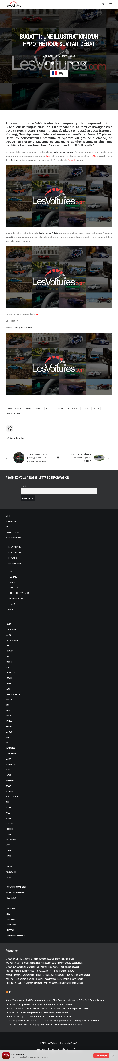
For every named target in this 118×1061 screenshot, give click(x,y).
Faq (7, 527)
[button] (111, 4)
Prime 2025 (10, 919)
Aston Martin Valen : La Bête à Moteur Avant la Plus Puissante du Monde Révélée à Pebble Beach (55, 1000)
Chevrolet (10, 673)
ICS (9, 615)
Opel (8, 813)
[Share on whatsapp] (65, 63)
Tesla (8, 861)
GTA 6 (10, 571)
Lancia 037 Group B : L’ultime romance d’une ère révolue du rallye (38, 1016)
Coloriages (11, 898)
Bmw (8, 656)
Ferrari (9, 700)
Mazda (8, 786)
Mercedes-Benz (12, 797)
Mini (7, 802)
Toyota (9, 867)
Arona (29, 409)
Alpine (8, 635)
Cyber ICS (11, 604)
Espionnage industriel (17, 598)
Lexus (8, 770)
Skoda (8, 851)
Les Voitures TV (14, 547)
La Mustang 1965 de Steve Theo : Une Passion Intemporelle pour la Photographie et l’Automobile (54, 1020)
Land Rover (11, 764)
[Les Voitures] (15, 4)
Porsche (9, 829)
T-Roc (86, 409)
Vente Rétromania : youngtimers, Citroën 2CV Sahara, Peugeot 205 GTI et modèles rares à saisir (48, 975)
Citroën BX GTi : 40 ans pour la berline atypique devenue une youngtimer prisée (40, 958)
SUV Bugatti (73, 409)
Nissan (8, 807)
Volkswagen (11, 872)
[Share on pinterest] (52, 63)
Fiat (7, 705)
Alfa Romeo (11, 630)
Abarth (9, 624)
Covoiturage (11, 909)
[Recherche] (101, 4)
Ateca (39, 409)
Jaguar (9, 732)
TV (10, 992)
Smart (8, 856)
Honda (8, 716)
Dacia (8, 689)
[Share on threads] (46, 63)
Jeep (7, 737)
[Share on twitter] (39, 63)
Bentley (9, 651)
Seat (8, 845)
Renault (71, 160)
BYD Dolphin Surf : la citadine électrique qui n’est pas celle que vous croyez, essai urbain (44, 962)
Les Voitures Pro (15, 553)
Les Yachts (12, 558)
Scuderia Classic (14, 563)
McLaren (9, 791)
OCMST (10, 609)
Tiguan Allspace (14, 413)
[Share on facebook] (33, 63)
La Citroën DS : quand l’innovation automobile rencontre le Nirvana (39, 1004)
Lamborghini (11, 754)
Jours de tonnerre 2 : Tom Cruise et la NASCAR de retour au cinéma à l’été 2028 (40, 970)
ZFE (7, 903)
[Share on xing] (78, 63)
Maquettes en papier (15, 892)
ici (37, 314)
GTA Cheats (12, 577)
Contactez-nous (13, 532)
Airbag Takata (12, 925)
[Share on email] (85, 63)
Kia (7, 743)
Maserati (10, 780)
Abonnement (11, 521)
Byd (7, 667)
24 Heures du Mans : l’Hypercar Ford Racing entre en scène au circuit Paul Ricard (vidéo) (44, 983)
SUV (94, 156)
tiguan (96, 409)
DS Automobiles (13, 694)
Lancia (8, 759)
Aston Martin (12, 640)
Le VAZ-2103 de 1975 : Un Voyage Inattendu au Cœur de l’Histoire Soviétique (44, 1024)
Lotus (8, 775)
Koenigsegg (10, 748)
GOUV (8, 914)
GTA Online (12, 582)
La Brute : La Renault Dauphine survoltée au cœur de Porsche (37, 1012)
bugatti (49, 409)
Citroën (9, 678)
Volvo (8, 877)
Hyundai (9, 721)
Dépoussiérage (14, 588)
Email (23, 486)
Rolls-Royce (11, 840)
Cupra (8, 683)
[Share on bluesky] (72, 63)
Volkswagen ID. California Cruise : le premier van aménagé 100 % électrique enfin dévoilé (44, 979)
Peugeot (9, 824)
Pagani (8, 818)
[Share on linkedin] (59, 63)
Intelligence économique (19, 593)
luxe (48, 156)
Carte (8, 516)
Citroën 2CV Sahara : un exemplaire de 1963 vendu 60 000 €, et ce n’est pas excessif (42, 966)
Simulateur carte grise (16, 887)
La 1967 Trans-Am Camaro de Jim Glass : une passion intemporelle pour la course (47, 1008)
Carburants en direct (15, 936)
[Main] (59, 457)
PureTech (10, 930)
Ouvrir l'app (101, 1055)
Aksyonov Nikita (14, 409)
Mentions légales (13, 538)
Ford (8, 710)
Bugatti (9, 662)
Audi (7, 646)
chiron (60, 409)
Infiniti (9, 727)
